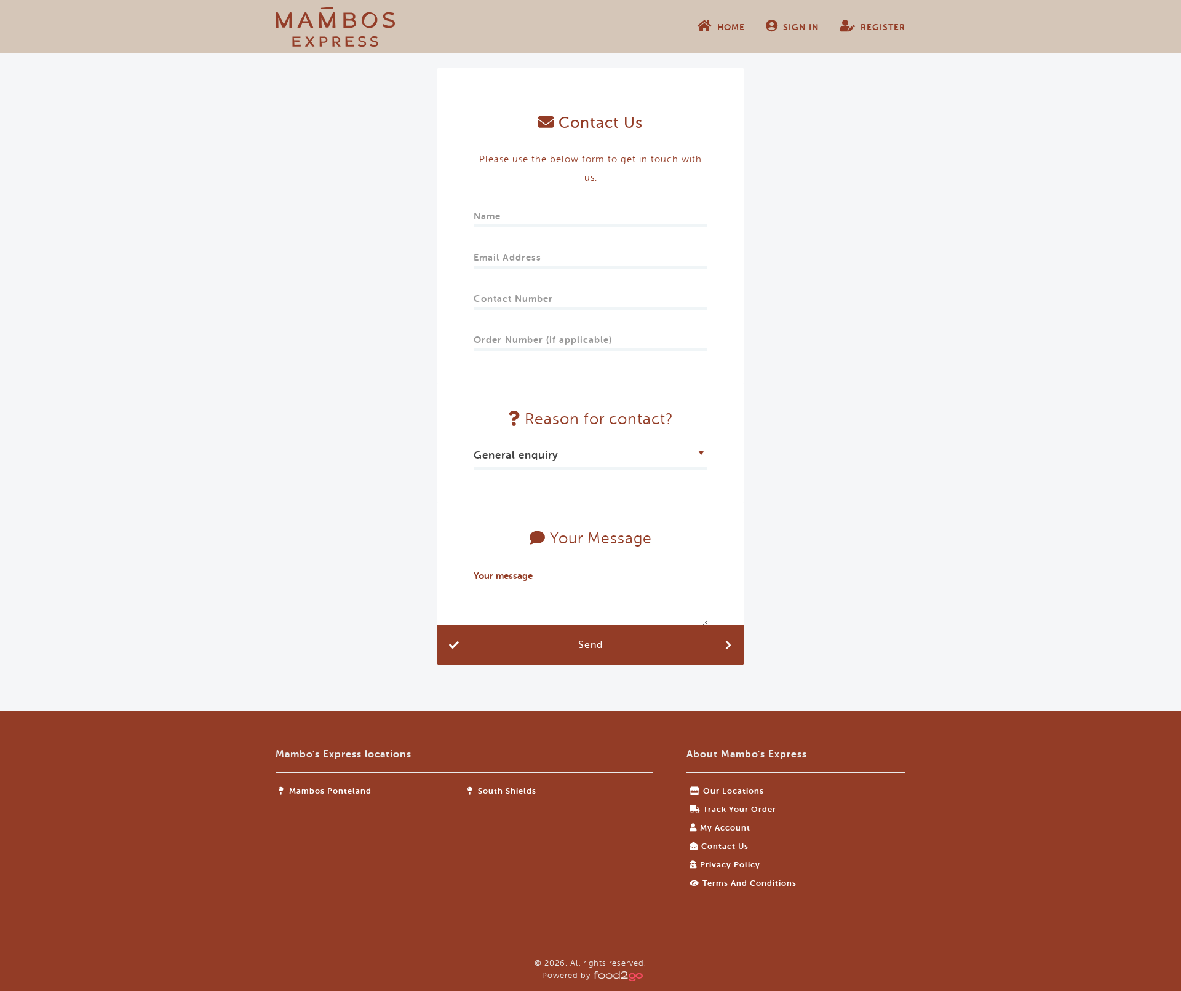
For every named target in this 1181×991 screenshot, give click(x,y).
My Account (725, 827)
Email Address (507, 253)
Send (590, 644)
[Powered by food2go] (616, 975)
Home (731, 27)
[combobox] (590, 457)
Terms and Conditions (749, 883)
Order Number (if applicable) (543, 336)
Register (883, 27)
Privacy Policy (730, 864)
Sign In (801, 27)
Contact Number (513, 294)
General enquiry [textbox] (516, 455)
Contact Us (725, 846)
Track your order (739, 809)
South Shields (505, 791)
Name (487, 212)
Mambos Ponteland (329, 791)
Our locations (733, 791)
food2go (335, 27)
